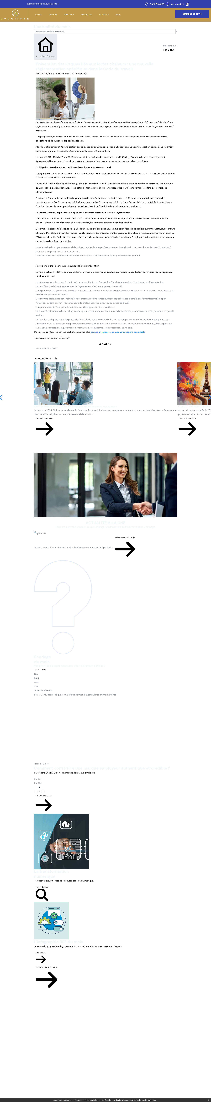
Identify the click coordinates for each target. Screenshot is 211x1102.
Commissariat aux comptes (95, 1071)
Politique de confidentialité (79, 1091)
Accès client (177, 4)
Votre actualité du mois (46, 967)
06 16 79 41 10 (157, 4)
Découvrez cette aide (125, 537)
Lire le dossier (42, 887)
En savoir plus (150, 1100)
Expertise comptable (92, 1051)
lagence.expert (128, 1091)
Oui (37, 669)
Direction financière (92, 1056)
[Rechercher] (176, 31)
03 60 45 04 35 (153, 1067)
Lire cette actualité (44, 418)
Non (44, 669)
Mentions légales (56, 1091)
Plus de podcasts (43, 795)
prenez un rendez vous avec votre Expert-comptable (118, 331)
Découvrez (41, 952)
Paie (85, 1066)
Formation (88, 1061)
